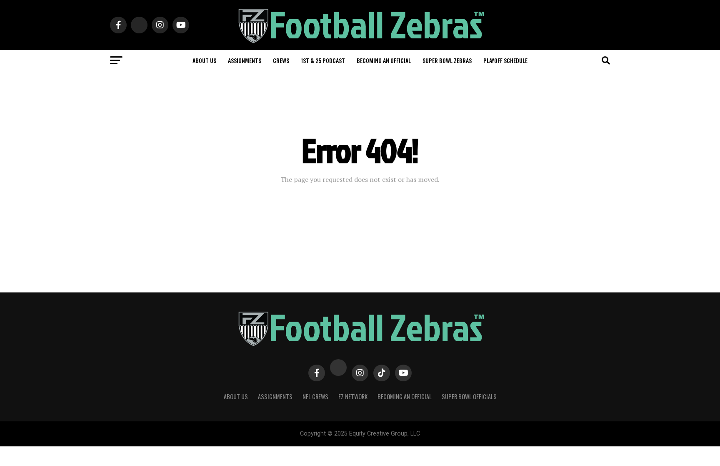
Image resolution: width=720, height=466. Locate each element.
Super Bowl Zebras (447, 60)
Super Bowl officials (469, 396)
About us (204, 60)
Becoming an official (384, 60)
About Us (236, 396)
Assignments (244, 60)
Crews (281, 60)
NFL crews (315, 396)
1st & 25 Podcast (323, 60)
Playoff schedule (505, 60)
